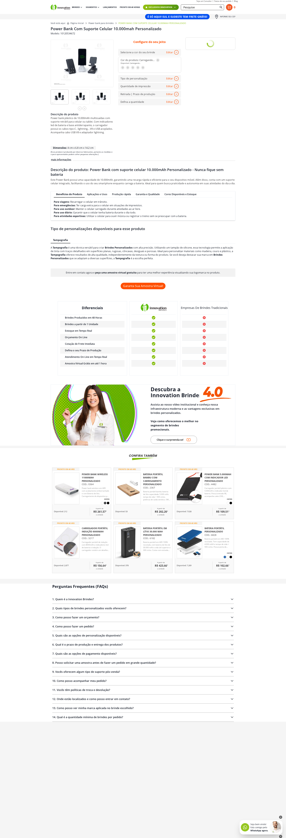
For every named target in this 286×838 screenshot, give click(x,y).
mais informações (61, 159)
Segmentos (91, 7)
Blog (236, 1)
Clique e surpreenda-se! (170, 439)
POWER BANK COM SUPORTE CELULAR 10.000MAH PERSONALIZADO (152, 23)
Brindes (76, 7)
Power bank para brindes (101, 23)
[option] (61, 99)
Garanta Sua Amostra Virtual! (143, 286)
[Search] (221, 7)
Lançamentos (110, 7)
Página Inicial (77, 23)
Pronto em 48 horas (130, 7)
